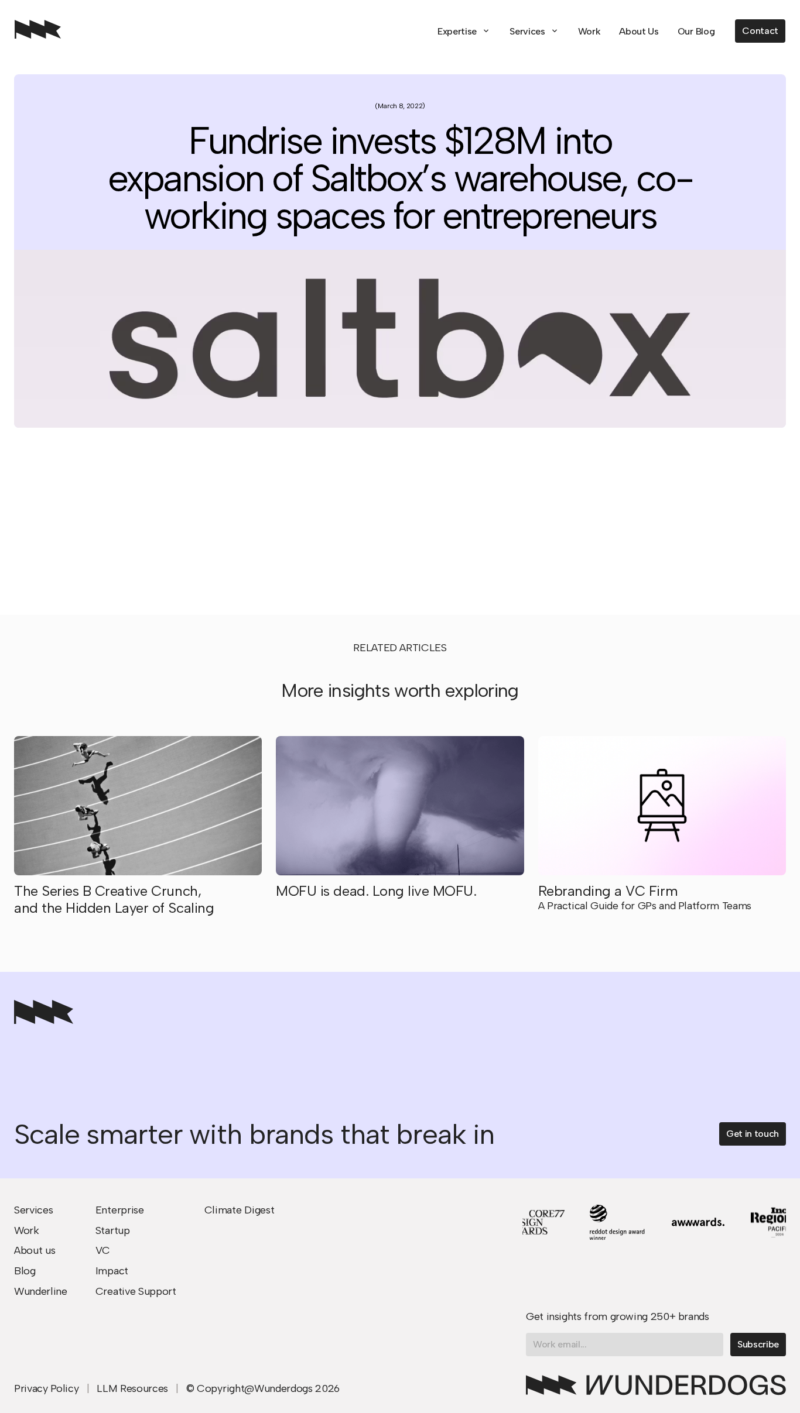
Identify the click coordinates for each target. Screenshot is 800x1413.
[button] (464, 31)
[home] (38, 31)
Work (589, 31)
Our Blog (696, 31)
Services (527, 31)
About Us (638, 31)
